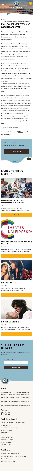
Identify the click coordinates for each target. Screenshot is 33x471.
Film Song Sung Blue (8, 283)
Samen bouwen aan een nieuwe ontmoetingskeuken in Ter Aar (12, 202)
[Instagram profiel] (6, 414)
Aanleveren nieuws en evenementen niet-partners (15, 405)
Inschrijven (16, 368)
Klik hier (20, 132)
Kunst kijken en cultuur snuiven (10, 459)
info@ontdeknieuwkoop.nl (22, 397)
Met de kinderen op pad (8, 461)
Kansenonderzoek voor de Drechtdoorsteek (16, 21)
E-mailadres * (9, 359)
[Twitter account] (9, 414)
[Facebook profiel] (2, 414)
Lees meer (16, 214)
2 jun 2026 (4, 247)
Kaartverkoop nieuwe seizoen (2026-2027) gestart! (16, 243)
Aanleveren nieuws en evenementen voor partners (15, 401)
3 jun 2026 (4, 205)
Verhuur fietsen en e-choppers (10, 453)
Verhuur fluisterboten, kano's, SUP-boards (13, 456)
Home (3, 19)
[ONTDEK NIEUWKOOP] (16, 4)
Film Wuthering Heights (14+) (12, 322)
